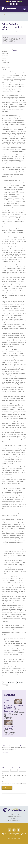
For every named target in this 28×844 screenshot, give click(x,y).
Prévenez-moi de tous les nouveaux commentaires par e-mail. (14, 776)
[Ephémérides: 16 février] (8, 722)
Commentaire (5, 752)
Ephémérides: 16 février (9, 727)
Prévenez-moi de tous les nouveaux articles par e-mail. (14, 783)
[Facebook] (11, 4)
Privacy (18, 834)
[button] (24, 9)
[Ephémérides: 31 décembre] (18, 701)
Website (20, 767)
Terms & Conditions (9, 834)
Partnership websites (13, 833)
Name (3, 767)
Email (12, 767)
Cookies (24, 834)
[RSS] (17, 4)
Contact (23, 833)
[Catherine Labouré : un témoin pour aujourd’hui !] (8, 701)
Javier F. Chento (16, 838)
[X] (14, 4)
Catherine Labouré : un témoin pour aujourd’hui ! (8, 709)
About (4, 833)
